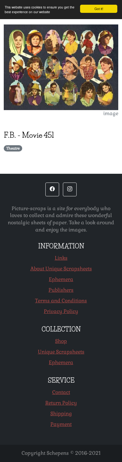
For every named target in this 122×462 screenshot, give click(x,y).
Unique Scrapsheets (61, 351)
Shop (61, 341)
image (110, 113)
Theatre (13, 148)
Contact (61, 392)
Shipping (61, 413)
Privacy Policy (61, 311)
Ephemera (61, 279)
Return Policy (61, 403)
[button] (52, 189)
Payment (61, 424)
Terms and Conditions (61, 300)
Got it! (98, 8)
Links (61, 258)
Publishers (61, 290)
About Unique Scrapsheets (61, 268)
